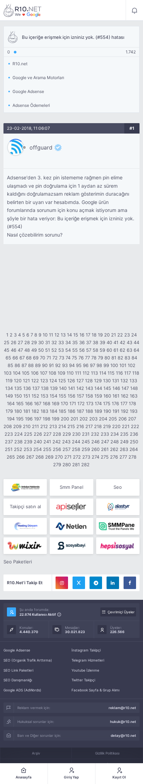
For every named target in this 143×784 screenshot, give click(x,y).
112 (86, 373)
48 (27, 350)
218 (98, 426)
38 (95, 342)
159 (98, 396)
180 (18, 411)
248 (114, 441)
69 (36, 357)
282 (85, 464)
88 (31, 365)
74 (68, 357)
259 (86, 449)
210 (27, 426)
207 (132, 418)
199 (55, 418)
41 (115, 342)
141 (71, 388)
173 (89, 403)
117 (127, 373)
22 (120, 335)
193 (133, 411)
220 (116, 426)
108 (52, 373)
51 (47, 350)
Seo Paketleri (17, 561)
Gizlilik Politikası (107, 753)
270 (59, 457)
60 (109, 350)
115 (111, 373)
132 (124, 380)
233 (105, 434)
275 (105, 457)
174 (98, 403)
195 (20, 418)
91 (51, 365)
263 (124, 449)
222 (135, 426)
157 (80, 396)
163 (133, 396)
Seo (117, 487)
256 (57, 449)
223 (9, 434)
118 (135, 373)
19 (100, 335)
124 (53, 380)
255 (47, 449)
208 (7, 426)
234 (114, 434)
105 (26, 373)
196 (29, 418)
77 (87, 357)
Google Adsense (16, 650)
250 (134, 441)
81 (113, 357)
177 (123, 403)
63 (129, 350)
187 (80, 411)
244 (76, 441)
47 (20, 350)
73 (61, 357)
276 (114, 457)
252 (18, 449)
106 (35, 373)
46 (13, 350)
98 (99, 365)
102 (131, 365)
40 (109, 342)
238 (18, 441)
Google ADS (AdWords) (22, 690)
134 (9, 388)
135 (18, 388)
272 (77, 457)
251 (8, 449)
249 (124, 441)
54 (68, 350)
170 (64, 403)
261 (105, 449)
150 (18, 396)
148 (134, 388)
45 (6, 350)
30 (41, 342)
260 (95, 449)
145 (107, 388)
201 (74, 418)
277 (123, 457)
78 (93, 357)
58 (95, 350)
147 (125, 388)
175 (106, 403)
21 (113, 335)
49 (34, 350)
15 (75, 335)
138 (45, 388)
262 (114, 449)
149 (9, 396)
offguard (41, 147)
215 (71, 426)
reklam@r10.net (122, 708)
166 (29, 403)
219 (107, 426)
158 (89, 396)
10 (45, 335)
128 (89, 380)
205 (113, 418)
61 (115, 350)
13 (63, 335)
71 (49, 357)
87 (24, 365)
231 (86, 434)
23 (127, 335)
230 (76, 434)
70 (42, 357)
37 (88, 342)
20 (107, 335)
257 (66, 449)
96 (86, 365)
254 (37, 449)
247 (105, 441)
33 (61, 342)
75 (74, 357)
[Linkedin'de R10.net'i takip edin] (113, 583)
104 (16, 373)
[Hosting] (118, 506)
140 (63, 388)
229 (66, 434)
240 (38, 441)
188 (89, 411)
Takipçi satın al (25, 506)
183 (44, 411)
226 (38, 434)
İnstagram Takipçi (86, 650)
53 (61, 350)
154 (53, 396)
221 (125, 426)
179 (9, 411)
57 (88, 350)
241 (47, 441)
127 (80, 380)
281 (76, 464)
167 (37, 403)
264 (133, 449)
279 (57, 464)
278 (132, 457)
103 (7, 373)
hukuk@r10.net (123, 721)
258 (76, 449)
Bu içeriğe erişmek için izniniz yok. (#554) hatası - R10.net (22, 10)
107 (43, 373)
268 (39, 457)
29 (34, 342)
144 (98, 388)
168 (46, 403)
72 (55, 357)
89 (38, 365)
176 (115, 403)
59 (102, 350)
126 (71, 380)
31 (47, 342)
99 (106, 365)
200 (65, 418)
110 (70, 373)
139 (54, 388)
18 (94, 335)
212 (44, 426)
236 (134, 434)
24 (134, 335)
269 (49, 457)
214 (62, 426)
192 (124, 411)
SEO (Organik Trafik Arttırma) (27, 660)
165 (20, 403)
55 (75, 350)
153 (44, 396)
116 (119, 373)
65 (8, 357)
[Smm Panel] (71, 506)
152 (35, 396)
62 (122, 350)
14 (69, 335)
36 (82, 342)
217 (89, 426)
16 (81, 335)
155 (62, 396)
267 (30, 457)
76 (81, 357)
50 (41, 350)
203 (93, 418)
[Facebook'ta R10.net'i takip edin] (130, 583)
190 (107, 411)
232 (95, 434)
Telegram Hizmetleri (88, 660)
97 (92, 365)
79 (100, 357)
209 (17, 426)
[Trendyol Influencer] (25, 545)
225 (28, 434)
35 (75, 342)
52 (54, 350)
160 (107, 396)
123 (44, 380)
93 (65, 365)
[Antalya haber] (25, 487)
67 (22, 357)
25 (6, 342)
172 (81, 403)
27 (20, 342)
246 (95, 441)
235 (124, 434)
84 (134, 357)
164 (11, 403)
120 (18, 380)
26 (13, 342)
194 (11, 418)
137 (36, 388)
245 (86, 441)
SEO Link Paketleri (18, 670)
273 (86, 457)
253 (28, 449)
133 (133, 380)
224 (18, 434)
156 (71, 396)
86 (17, 365)
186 (71, 411)
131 (115, 380)
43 (129, 342)
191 (115, 411)
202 (83, 418)
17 (88, 335)
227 (47, 434)
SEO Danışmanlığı (17, 680)
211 (35, 426)
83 (127, 357)
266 (20, 457)
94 (72, 365)
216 (80, 426)
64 (136, 350)
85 (10, 365)
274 (95, 457)
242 (56, 441)
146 (116, 388)
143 (89, 388)
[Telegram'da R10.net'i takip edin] (96, 583)
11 (51, 335)
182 (35, 411)
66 (15, 357)
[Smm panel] (118, 526)
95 (79, 365)
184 (53, 411)
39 (102, 342)
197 (37, 418)
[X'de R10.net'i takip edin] (79, 583)
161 (115, 396)
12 (56, 335)
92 (58, 365)
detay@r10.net (123, 735)
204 (103, 418)
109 (61, 373)
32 (54, 342)
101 (122, 365)
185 (62, 411)
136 (27, 388)
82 (120, 357)
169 (55, 403)
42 (122, 342)
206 (122, 418)
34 (68, 342)
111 (78, 373)
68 (29, 357)
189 (98, 411)
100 (114, 365)
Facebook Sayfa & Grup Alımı (95, 690)
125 (62, 380)
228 (57, 434)
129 (98, 380)
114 (102, 373)
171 (72, 403)
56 (82, 350)
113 (94, 373)
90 (45, 365)
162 (124, 396)
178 (132, 403)
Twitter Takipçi (83, 680)
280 (66, 464)
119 (9, 380)
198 (46, 418)
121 (26, 380)
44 (136, 342)
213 (53, 426)
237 (9, 441)
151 (26, 396)
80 (107, 357)
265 (11, 457)
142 (80, 388)
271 (68, 457)
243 (66, 441)
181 (26, 411)
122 (35, 380)
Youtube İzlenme (85, 670)
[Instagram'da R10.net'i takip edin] (62, 583)
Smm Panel (71, 487)
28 (27, 342)
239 (28, 441)
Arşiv (36, 753)
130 (107, 380)
